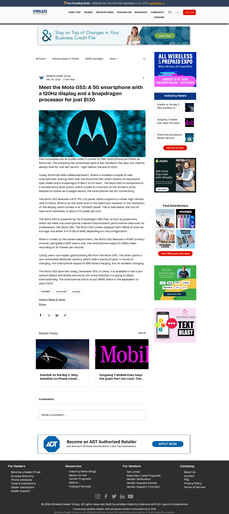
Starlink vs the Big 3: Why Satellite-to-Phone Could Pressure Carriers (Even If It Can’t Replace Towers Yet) (60, 377)
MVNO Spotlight (94, 58)
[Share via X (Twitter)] (48, 315)
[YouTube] (130, 496)
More (113, 58)
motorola (61, 291)
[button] (74, 12)
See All (142, 333)
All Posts (41, 58)
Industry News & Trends (65, 58)
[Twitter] (114, 496)
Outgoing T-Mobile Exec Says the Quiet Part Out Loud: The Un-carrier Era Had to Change (121, 377)
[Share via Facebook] (40, 315)
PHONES (45, 291)
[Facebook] (106, 496)
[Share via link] (65, 315)
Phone (42, 304)
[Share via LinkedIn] (57, 315)
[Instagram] (97, 496)
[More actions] (143, 78)
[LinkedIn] (122, 496)
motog (76, 291)
